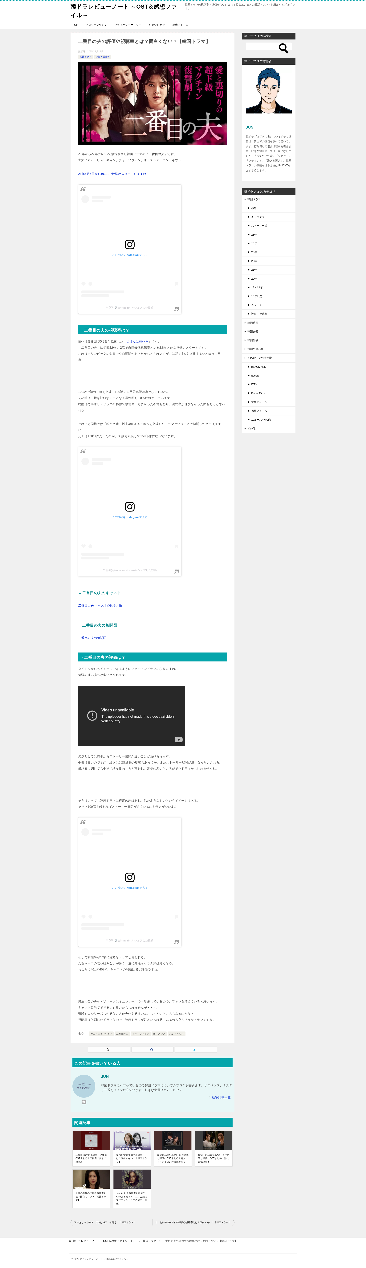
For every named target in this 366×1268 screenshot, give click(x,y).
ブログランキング (96, 24)
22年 (254, 260)
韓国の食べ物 (255, 349)
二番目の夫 (122, 1033)
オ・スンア (159, 1033)
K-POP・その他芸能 (259, 357)
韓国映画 (252, 322)
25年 (254, 234)
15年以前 (256, 296)
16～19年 (257, 287)
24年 (254, 243)
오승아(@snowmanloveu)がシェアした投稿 (130, 570)
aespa (255, 375)
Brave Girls (258, 393)
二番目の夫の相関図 (92, 638)
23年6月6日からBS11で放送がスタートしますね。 (113, 173)
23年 (254, 252)
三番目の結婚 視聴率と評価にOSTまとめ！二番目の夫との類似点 (91, 1158)
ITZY (254, 384)
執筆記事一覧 (221, 1097)
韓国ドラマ (85, 56)
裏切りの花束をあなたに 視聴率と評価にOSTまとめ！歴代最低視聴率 (214, 1158)
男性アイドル (259, 410)
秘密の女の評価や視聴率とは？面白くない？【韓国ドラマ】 (131, 1158)
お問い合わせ (157, 24)
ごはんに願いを (137, 341)
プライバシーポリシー (128, 24)
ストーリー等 (259, 225)
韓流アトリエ (181, 24)
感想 (254, 208)
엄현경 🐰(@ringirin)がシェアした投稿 (130, 307)
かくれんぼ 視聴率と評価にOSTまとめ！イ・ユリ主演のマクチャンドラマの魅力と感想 (131, 1198)
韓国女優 (252, 331)
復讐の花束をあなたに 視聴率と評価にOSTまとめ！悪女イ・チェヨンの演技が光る (173, 1158)
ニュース (256, 305)
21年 (254, 269)
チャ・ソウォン (140, 1033)
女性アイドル (259, 402)
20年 (254, 278)
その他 (251, 428)
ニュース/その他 (261, 419)
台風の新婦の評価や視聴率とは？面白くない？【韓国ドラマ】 (90, 1196)
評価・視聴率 (102, 56)
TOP (75, 24)
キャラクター (259, 216)
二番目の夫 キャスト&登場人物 (100, 605)
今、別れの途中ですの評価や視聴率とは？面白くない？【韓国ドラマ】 (193, 1222)
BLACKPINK (258, 366)
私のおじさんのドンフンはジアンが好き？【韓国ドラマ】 (105, 1222)
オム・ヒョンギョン (101, 1033)
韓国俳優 (252, 340)
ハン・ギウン (176, 1033)
